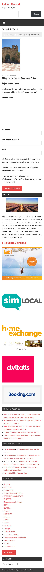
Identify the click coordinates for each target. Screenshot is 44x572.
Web (4, 149)
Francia (6, 511)
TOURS (6, 543)
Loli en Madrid (11, 4)
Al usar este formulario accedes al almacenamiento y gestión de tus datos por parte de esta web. (23, 179)
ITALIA (6, 520)
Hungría (7, 517)
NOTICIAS (7, 526)
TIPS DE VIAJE (9, 540)
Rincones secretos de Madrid (15, 537)
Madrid (6, 523)
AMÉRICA (7, 487)
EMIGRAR (7, 499)
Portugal (7, 529)
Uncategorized (9, 546)
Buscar (36, 14)
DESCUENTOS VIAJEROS (14, 243)
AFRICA (7, 484)
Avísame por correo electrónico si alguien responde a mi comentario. (20, 168)
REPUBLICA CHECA (11, 534)
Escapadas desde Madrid (13, 502)
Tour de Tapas (22, 473)
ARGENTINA (8, 490)
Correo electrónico (10, 139)
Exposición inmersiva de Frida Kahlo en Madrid (21, 432)
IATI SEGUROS (9, 552)
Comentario (7, 97)
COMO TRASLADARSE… (13, 493)
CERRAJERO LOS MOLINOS (14, 467)
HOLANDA (8, 514)
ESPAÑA (7, 505)
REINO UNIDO (9, 531)
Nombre (6, 129)
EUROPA (7, 508)
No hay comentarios (32, 34)
